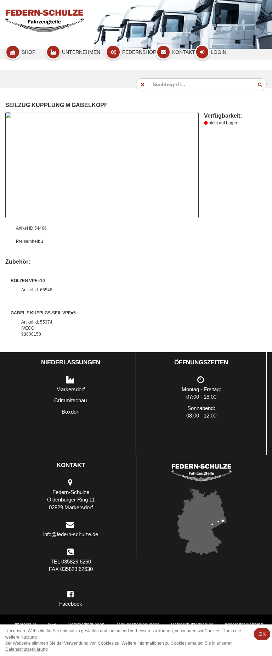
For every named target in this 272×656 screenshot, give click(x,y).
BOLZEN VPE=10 (28, 280)
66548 (46, 289)
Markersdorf (70, 389)
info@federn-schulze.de (70, 534)
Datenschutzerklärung (26, 649)
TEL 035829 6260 (71, 562)
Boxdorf (71, 412)
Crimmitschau (70, 400)
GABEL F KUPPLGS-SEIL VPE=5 (43, 312)
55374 (46, 322)
